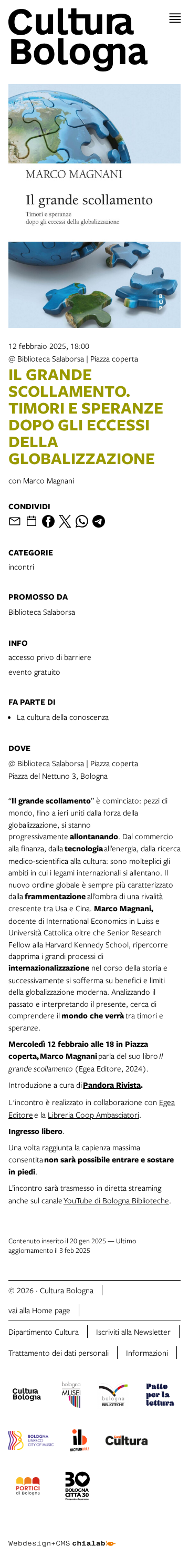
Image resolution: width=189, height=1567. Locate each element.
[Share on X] (65, 521)
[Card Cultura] (127, 1442)
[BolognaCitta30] (77, 1487)
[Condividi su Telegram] (98, 521)
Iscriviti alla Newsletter (133, 1331)
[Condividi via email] (14, 521)
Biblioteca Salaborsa (41, 611)
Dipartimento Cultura (43, 1331)
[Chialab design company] (62, 1535)
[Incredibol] (79, 1442)
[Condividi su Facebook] (48, 521)
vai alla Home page (39, 1310)
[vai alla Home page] (94, 39)
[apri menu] (175, 18)
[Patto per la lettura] (160, 1396)
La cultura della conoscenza (63, 717)
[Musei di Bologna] (71, 1396)
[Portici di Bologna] (27, 1487)
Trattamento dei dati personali (58, 1352)
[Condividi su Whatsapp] (82, 521)
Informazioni (147, 1352)
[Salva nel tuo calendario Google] (31, 521)
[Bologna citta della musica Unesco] (31, 1442)
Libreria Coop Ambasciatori (93, 1114)
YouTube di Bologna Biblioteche (116, 1200)
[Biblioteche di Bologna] (113, 1396)
